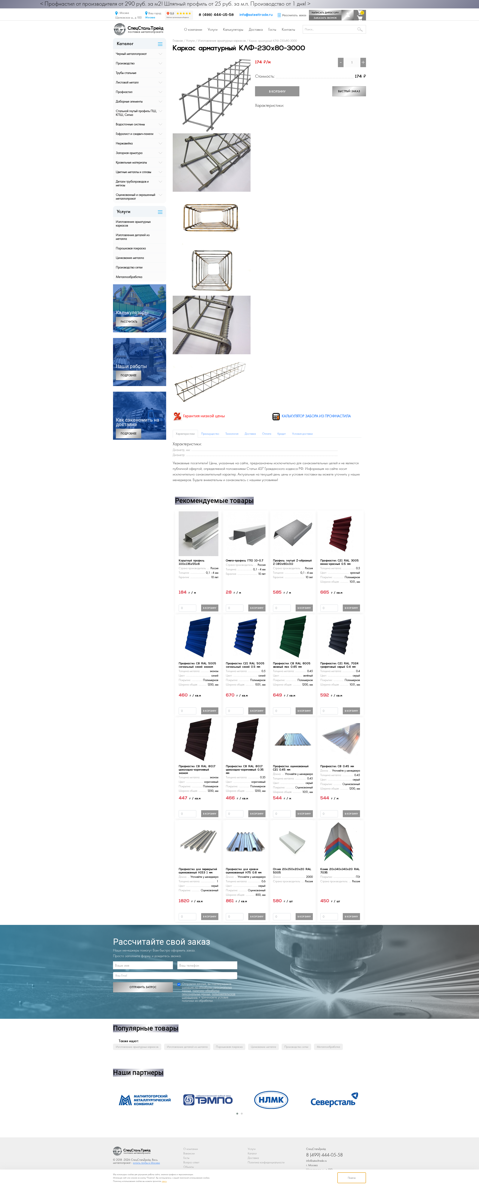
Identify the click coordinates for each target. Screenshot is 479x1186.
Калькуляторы (233, 29)
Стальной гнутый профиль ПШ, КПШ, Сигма (136, 113)
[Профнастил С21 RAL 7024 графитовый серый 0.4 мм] (340, 636)
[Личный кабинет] (347, 15)
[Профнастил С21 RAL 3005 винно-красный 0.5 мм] (340, 533)
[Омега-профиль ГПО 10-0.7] (246, 533)
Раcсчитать (129, 322)
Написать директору (325, 12)
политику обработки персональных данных (200, 992)
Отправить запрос (142, 987)
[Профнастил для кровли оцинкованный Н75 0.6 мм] (246, 842)
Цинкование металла (130, 257)
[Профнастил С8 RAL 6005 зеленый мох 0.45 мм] (293, 636)
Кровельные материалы (131, 162)
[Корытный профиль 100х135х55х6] (198, 533)
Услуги (212, 29)
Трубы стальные (126, 73)
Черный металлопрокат (131, 53)
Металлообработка (129, 277)
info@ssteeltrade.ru (256, 15)
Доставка (256, 29)
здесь (164, 1181)
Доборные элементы (129, 101)
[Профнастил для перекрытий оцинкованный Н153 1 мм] (198, 842)
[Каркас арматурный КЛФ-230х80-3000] (212, 95)
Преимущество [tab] (210, 434)
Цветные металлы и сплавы (133, 172)
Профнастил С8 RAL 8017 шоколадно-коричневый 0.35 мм (245, 770)
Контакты (288, 29)
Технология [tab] (231, 434)
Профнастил (124, 92)
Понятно (352, 1177)
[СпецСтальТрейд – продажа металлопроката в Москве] (138, 29)
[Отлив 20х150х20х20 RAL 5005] (293, 842)
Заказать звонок (325, 17)
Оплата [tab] (266, 434)
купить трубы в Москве (146, 1163)
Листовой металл (127, 82)
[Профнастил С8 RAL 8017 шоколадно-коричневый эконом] (198, 739)
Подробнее (128, 375)
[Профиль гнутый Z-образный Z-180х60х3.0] (293, 533)
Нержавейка (124, 143)
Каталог (252, 1153)
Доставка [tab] (250, 434)
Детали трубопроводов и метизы (132, 183)
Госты (272, 29)
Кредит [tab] (281, 434)
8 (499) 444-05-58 (216, 15)
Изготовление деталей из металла (133, 237)
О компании (193, 29)
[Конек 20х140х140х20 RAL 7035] (340, 842)
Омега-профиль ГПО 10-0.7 (244, 560)
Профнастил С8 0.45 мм (337, 766)
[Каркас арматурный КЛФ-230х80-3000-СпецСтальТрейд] (131, 1152)
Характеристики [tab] (185, 434)
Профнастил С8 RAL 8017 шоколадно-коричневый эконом (197, 770)
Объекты (188, 1167)
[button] (237, 1113)
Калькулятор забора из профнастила (316, 416)
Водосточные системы (130, 124)
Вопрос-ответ (191, 1162)
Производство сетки (129, 267)
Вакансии (189, 1153)
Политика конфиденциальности (266, 1162)
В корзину (277, 91)
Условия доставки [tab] (302, 434)
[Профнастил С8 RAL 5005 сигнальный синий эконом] (198, 636)
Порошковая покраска (131, 248)
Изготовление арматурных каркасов (133, 223)
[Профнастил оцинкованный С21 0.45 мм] (293, 739)
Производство (125, 63)
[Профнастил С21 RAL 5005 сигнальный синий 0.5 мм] (246, 636)
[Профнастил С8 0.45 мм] (340, 739)
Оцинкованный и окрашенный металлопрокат (135, 196)
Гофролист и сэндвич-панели (134, 133)
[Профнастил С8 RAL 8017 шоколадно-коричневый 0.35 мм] (246, 739)
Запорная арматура (129, 153)
